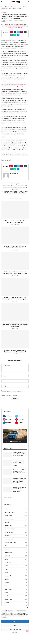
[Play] (5, 441)
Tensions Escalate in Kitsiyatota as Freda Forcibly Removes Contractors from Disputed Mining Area (15, 324)
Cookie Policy (14, 632)
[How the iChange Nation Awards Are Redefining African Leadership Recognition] (15, 287)
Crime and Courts (16, 529)
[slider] (14, 441)
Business (16, 509)
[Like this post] (11, 32)
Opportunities (16, 576)
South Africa (16, 589)
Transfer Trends (16, 606)
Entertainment (16, 539)
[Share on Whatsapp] (14, 35)
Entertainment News (16, 542)
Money (16, 565)
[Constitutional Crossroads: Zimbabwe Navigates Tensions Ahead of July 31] (15, 339)
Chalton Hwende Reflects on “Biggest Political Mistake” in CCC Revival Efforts (19, 472)
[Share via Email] (18, 35)
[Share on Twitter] (18, 32)
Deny (15, 625)
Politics (16, 579)
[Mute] (23, 441)
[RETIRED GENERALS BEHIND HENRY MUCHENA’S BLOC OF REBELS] (15, 235)
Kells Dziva (9, 20)
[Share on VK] (11, 35)
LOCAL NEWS (16, 562)
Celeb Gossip (16, 515)
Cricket (16, 522)
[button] (28, 608)
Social (16, 586)
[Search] (28, 2)
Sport (16, 592)
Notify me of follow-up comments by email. (12, 391)
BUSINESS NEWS (16, 512)
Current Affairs (16, 532)
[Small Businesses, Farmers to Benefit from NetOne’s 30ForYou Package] (15, 210)
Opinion (16, 572)
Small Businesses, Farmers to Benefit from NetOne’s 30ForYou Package (19, 454)
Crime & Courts (16, 525)
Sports (16, 596)
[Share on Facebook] (15, 32)
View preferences (15, 629)
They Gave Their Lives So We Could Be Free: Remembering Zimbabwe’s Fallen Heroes (19, 489)
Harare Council (6, 160)
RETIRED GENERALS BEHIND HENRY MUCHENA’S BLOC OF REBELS (18, 463)
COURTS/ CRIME (16, 519)
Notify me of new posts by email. (9, 395)
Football (16, 549)
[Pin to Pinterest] (21, 32)
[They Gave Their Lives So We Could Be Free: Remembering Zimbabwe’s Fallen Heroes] (7, 489)
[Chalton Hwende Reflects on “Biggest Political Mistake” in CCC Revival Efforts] (15, 261)
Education (16, 535)
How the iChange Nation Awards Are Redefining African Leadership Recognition (19, 480)
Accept (15, 621)
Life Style (16, 555)
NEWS (16, 569)
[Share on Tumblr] (25, 32)
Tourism (16, 602)
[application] (15, 436)
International (16, 552)
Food (16, 545)
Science (16, 582)
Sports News (16, 599)
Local (16, 559)
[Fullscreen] (25, 441)
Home (2, 6)
